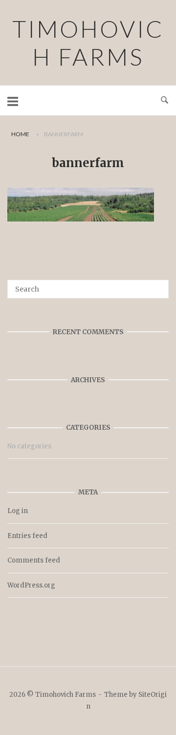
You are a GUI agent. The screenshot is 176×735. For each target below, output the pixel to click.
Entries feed (27, 536)
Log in (17, 511)
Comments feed (33, 560)
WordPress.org (31, 585)
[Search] (157, 284)
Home (20, 134)
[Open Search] (164, 100)
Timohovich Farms (88, 43)
